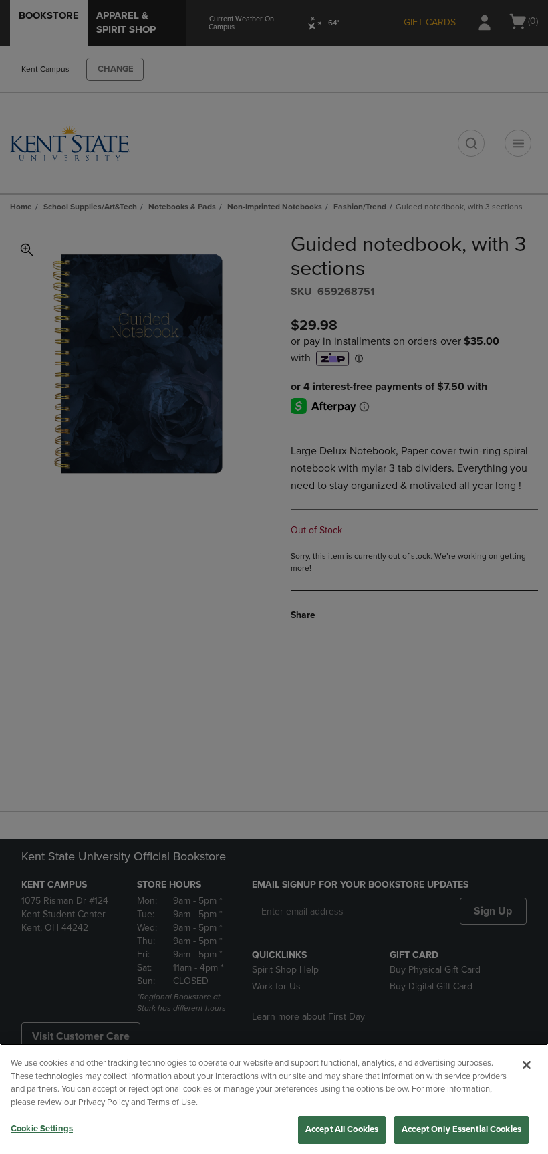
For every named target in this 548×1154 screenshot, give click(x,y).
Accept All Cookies (341, 1129)
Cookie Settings (42, 1128)
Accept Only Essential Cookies (461, 1129)
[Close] (526, 1065)
